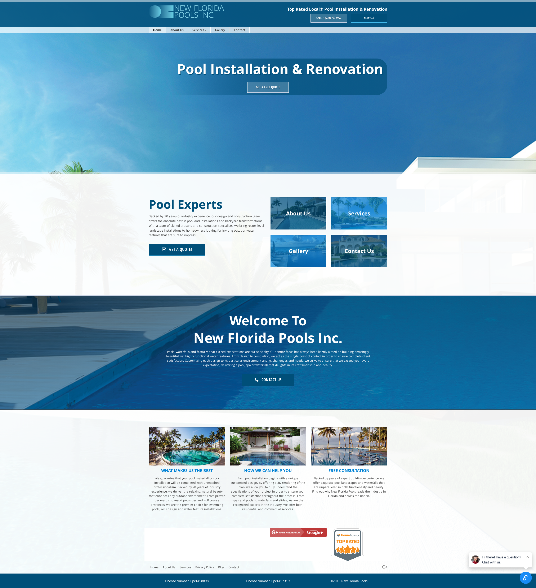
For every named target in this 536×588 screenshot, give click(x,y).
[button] (199, 30)
